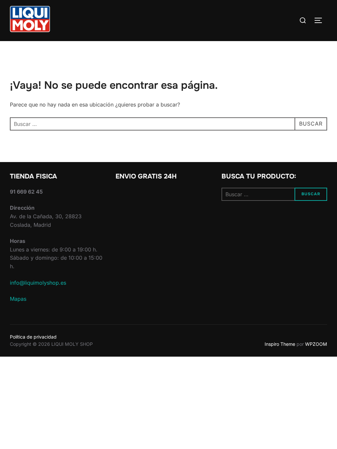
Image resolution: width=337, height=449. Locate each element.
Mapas (18, 298)
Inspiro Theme (280, 344)
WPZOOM (316, 344)
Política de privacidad (33, 337)
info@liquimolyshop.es (38, 282)
